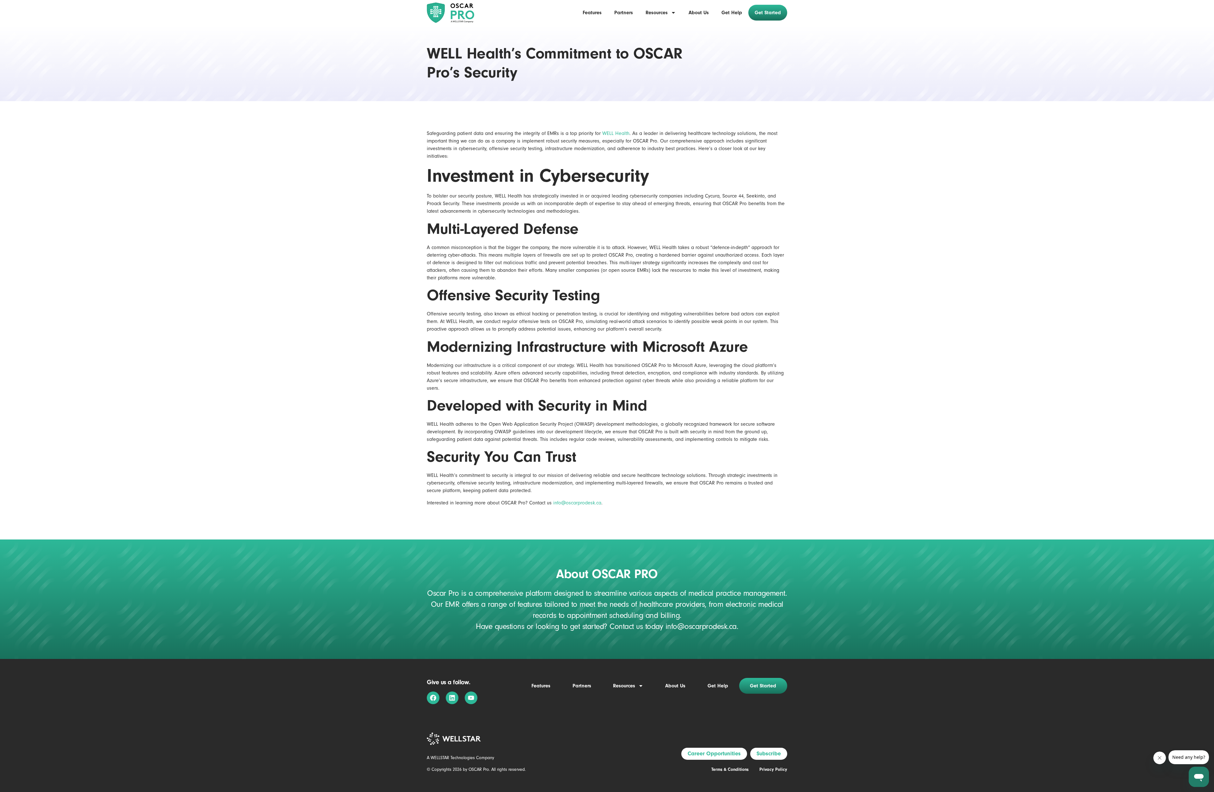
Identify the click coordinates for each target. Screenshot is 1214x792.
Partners (623, 12)
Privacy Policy (773, 769)
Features (592, 12)
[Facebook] (433, 697)
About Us (699, 12)
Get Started (768, 12)
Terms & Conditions (730, 769)
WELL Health (615, 133)
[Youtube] (471, 697)
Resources (657, 12)
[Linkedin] (452, 697)
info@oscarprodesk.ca (577, 503)
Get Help (731, 12)
